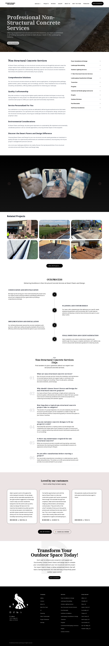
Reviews (53, 3)
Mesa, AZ (83, 604)
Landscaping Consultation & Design (69, 616)
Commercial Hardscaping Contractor (69, 625)
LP (41, 610)
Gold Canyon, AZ (85, 619)
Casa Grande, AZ (85, 622)
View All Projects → (54, 266)
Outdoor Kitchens (65, 631)
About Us (67, 3)
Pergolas (63, 622)
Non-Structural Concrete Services (69, 607)
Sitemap (42, 622)
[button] (9, 183)
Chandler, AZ (84, 601)
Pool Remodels (64, 610)
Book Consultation (97, 3)
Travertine (63, 619)
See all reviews (45, 532)
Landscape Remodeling (66, 601)
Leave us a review (63, 532)
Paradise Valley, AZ (85, 628)
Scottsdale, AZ (85, 610)
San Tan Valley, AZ (85, 625)
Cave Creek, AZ (85, 616)
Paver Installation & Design (67, 598)
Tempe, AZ (84, 613)
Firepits (62, 628)
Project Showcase (44, 619)
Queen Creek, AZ (85, 607)
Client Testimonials (44, 616)
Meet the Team (76, 3)
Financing (86, 3)
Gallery (60, 3)
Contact (42, 601)
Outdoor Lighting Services (67, 604)
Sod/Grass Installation (66, 613)
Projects (46, 3)
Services (37, 3)
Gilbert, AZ (84, 598)
